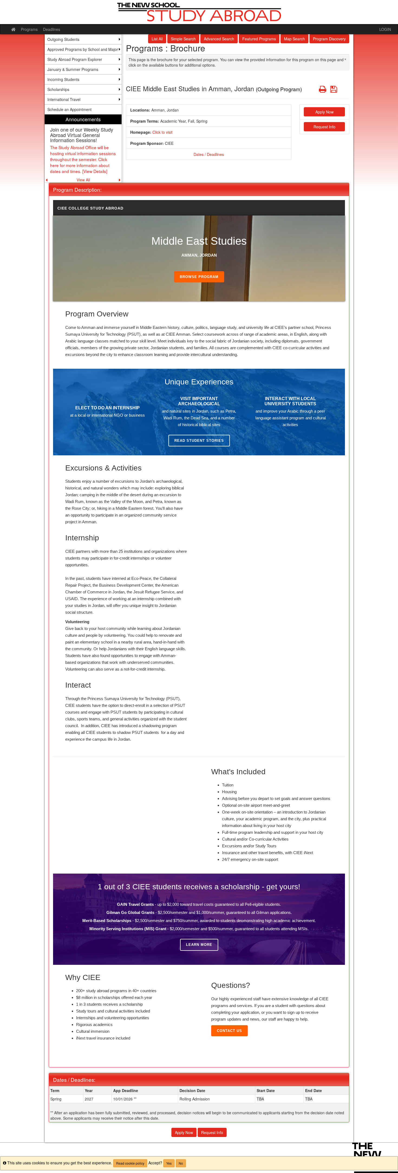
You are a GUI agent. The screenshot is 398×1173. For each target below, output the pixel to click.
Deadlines (51, 29)
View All (83, 179)
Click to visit (162, 132)
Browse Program (199, 277)
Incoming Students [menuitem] (63, 79)
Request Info (324, 126)
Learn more (199, 945)
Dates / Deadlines (209, 154)
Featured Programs (259, 38)
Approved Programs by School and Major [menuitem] (82, 49)
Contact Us (229, 1031)
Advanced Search (219, 38)
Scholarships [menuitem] (58, 89)
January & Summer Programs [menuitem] (72, 69)
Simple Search (183, 38)
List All (157, 38)
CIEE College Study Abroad (90, 208)
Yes (169, 1163)
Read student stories (199, 441)
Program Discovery (329, 38)
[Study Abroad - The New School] (199, 12)
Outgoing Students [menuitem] (63, 39)
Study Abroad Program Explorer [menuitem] (74, 59)
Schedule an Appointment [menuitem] (69, 109)
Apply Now (324, 112)
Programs (29, 29)
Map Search (294, 38)
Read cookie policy (130, 1163)
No (181, 1163)
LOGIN (385, 29)
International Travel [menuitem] (63, 99)
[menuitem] (83, 148)
